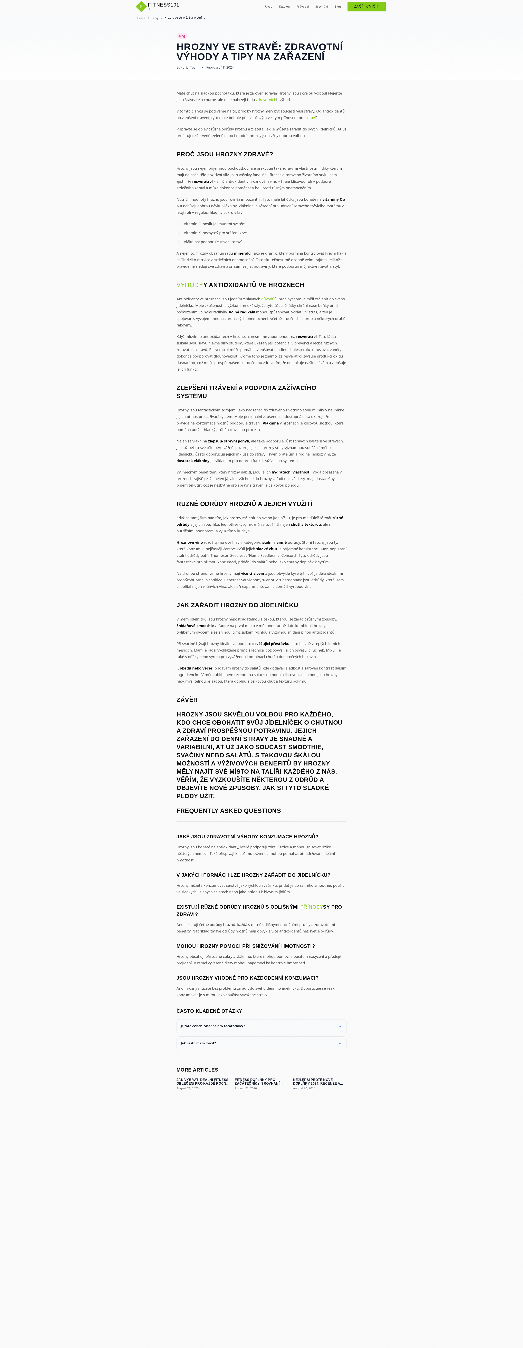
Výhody (190, 285)
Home (141, 18)
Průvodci (302, 6)
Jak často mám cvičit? (198, 1043)
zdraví (311, 117)
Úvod (269, 6)
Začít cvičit (366, 6)
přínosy (311, 907)
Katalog (284, 6)
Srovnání (321, 6)
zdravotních (266, 99)
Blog (338, 6)
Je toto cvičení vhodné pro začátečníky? (213, 1026)
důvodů (267, 298)
